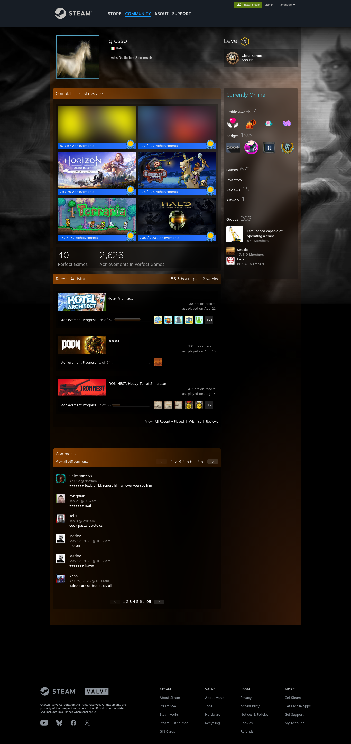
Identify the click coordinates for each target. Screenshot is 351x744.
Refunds (247, 731)
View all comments (72, 461)
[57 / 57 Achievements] (97, 141)
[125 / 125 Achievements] (177, 187)
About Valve (214, 697)
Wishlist (195, 421)
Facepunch (245, 259)
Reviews (212, 421)
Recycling (212, 723)
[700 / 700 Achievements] (177, 233)
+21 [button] (210, 320)
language (286, 4)
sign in (269, 4)
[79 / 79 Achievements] (97, 187)
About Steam (170, 697)
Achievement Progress (78, 320)
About (161, 13)
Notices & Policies (254, 714)
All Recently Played (169, 421)
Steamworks (169, 714)
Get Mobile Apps (298, 706)
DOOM (113, 341)
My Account (294, 723)
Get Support (294, 714)
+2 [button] (209, 405)
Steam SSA (168, 706)
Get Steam (293, 697)
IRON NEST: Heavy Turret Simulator (137, 383)
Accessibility (250, 706)
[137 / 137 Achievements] (97, 233)
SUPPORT (181, 13)
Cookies (247, 723)
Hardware (212, 714)
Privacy (246, 697)
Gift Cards (167, 731)
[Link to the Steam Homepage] (73, 17)
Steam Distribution (174, 723)
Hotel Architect (120, 298)
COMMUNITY (138, 13)
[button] (261, 40)
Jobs (208, 706)
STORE (115, 13)
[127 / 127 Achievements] (177, 141)
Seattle (242, 250)
